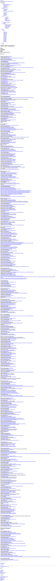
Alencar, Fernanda (8, 58)
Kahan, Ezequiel (7, 299)
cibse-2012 (5, 41)
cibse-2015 (5, 39)
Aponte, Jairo (6, 78)
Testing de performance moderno (4, 521)
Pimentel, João (6, 428)
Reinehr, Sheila (7, 450)
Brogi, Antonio (6, 118)
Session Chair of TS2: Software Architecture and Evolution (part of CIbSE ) (10, 533)
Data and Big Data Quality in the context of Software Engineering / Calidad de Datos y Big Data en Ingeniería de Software (16, 342)
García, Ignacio (7, 231)
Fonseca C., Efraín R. (9, 207)
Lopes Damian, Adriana (10, 326)
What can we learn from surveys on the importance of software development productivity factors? (13, 297)
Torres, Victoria (7, 524)
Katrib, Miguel (6, 305)
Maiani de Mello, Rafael (10, 336)
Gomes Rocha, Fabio (9, 249)
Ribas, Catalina (7, 457)
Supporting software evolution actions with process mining (8, 189)
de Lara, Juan (6, 178)
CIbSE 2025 (5, 32)
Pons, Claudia (6, 436)
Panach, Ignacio (7, 408)
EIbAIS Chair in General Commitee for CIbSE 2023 (7, 187)
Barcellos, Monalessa (9, 98)
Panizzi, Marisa (7, 410)
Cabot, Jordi (5, 123)
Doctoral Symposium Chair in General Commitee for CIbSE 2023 (9, 555)
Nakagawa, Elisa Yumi (10, 368)
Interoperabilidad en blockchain (4, 325)
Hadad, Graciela (7, 268)
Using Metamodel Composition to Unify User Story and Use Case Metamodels (10, 69)
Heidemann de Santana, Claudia (13, 270)
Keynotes (5, 10)
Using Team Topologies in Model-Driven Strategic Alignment (8, 379)
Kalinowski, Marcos (8, 301)
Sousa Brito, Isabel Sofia (10, 511)
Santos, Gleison (7, 489)
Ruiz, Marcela (6, 476)
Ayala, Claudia (6, 89)
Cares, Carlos (6, 133)
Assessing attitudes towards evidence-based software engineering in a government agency (12, 310)
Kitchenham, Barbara (9, 308)
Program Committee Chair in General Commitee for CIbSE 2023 (8, 172)
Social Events (5, 7)
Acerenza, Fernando (9, 56)
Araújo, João (6, 82)
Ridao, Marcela (7, 462)
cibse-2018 (5, 37)
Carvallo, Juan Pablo (9, 140)
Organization (3, 23)
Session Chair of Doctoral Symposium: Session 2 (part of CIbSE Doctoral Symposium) (11, 385)
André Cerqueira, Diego (10, 70)
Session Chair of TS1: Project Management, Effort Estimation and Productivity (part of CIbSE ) (12, 423)
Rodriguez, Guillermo (9, 469)
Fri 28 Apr (5, 15)
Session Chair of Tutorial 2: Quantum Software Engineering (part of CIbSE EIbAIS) (11, 193)
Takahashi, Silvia (7, 515)
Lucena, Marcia (7, 328)
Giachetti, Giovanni (8, 245)
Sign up (3, 43)
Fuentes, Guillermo (8, 223)
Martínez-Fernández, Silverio (12, 348)
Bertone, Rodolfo (7, 111)
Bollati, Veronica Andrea (10, 113)
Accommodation (6, 6)
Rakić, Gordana (7, 448)
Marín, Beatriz (6, 351)
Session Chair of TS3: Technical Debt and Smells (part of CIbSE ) (9, 392)
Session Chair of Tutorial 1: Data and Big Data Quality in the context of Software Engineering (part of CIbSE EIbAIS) (15, 190)
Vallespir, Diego (7, 537)
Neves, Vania (6, 375)
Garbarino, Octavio (8, 226)
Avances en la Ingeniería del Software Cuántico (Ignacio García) (8, 233)
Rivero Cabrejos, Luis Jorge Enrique (16, 464)
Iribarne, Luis (6, 280)
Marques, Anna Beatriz (10, 343)
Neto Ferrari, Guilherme (10, 370)
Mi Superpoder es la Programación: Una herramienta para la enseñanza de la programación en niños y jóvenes (14, 266)
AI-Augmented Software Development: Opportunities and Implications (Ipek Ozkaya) (11, 395)
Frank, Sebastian (7, 218)
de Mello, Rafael (7, 181)
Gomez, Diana (6, 251)
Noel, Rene (4, 377)
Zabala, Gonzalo (7, 558)
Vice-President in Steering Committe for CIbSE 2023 (7, 241)
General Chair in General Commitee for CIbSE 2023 (7, 509)
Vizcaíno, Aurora (7, 553)
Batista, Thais (6, 105)
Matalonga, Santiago (9, 354)
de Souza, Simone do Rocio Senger (14, 183)
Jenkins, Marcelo (7, 288)
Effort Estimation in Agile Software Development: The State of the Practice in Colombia (11, 164)
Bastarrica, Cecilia (8, 103)
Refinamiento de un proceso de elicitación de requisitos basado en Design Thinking (11, 243)
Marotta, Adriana (7, 341)
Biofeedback (2, 122)
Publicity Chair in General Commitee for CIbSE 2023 (7, 127)
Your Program (5, 9)
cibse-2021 (5, 35)
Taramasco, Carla (7, 517)
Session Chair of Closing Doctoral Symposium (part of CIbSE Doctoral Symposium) (11, 456)
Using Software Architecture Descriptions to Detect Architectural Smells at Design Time (11, 147)
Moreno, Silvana (7, 359)
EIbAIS (6, 19)
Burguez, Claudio (7, 120)
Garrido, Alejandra (8, 235)
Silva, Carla (5, 500)
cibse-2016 (5, 38)
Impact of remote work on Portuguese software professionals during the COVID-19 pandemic (12, 62)
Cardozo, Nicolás (7, 130)
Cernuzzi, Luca (7, 148)
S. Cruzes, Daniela (8, 479)
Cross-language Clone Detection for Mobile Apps (6, 132)
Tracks (3, 16)
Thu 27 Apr (5, 14)
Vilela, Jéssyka (6, 551)
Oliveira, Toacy (7, 380)
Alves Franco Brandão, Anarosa (13, 63)
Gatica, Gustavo (7, 237)
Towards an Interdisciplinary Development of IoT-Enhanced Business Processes (10, 526)
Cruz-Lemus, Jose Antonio (11, 160)
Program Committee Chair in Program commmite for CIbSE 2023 (8, 247)
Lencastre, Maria (7, 316)
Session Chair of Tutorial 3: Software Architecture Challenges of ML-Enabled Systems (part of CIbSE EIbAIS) (14, 192)
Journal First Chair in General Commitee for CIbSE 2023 (7, 409)
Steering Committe (7, 26)
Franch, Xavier (7, 215)
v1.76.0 (8, 566)
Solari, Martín (6, 507)
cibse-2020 (5, 36)
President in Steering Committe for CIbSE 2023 (6, 263)
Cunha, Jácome (7, 165)
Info (2, 21)
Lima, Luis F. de (7, 321)
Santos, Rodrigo (7, 493)
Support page (1, 567)
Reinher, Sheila (7, 454)
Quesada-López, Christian (11, 444)
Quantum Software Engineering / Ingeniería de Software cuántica (8, 234)
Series (4, 30)
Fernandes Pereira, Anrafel (11, 200)
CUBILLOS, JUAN (8, 163)
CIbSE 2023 (6, 17)
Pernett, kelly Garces (9, 420)
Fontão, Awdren (7, 213)
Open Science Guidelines (7, 22)
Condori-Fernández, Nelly (11, 154)
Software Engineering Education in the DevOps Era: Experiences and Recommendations (11, 212)
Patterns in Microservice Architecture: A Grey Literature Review (8, 250)
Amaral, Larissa (7, 68)
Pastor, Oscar (6, 415)
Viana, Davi (5, 546)
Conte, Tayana (6, 157)
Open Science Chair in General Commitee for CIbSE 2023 (8, 384)
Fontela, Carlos (7, 210)
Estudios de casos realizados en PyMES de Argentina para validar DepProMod (10, 112)
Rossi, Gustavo (6, 474)
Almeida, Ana (6, 61)
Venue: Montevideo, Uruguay (7, 4)
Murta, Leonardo (7, 362)
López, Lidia (5, 333)
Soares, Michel (6, 502)
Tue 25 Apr (5, 13)
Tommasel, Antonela (9, 522)
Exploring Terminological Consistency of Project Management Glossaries (9, 110)
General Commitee (7, 25)
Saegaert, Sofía (6, 484)
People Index (7, 28)
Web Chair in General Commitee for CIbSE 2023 (6, 255)
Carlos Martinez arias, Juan (12, 135)
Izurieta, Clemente (8, 285)
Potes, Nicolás (6, 438)
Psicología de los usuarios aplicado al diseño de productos (7, 199)
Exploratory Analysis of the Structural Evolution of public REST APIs (9, 125)
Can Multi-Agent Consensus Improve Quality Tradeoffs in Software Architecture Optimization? (12, 196)
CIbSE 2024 (5, 33)
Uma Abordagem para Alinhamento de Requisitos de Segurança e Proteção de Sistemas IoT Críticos (13, 545)
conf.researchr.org (4, 566)
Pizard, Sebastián (7, 433)
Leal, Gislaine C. (7, 314)
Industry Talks (7, 20)
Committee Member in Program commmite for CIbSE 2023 (8, 60)
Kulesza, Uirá (6, 311)
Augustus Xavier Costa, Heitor (13, 87)
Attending (3, 3)
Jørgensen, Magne (7, 296)
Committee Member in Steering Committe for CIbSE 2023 (8, 81)
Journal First (6, 18)
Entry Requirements (6, 5)
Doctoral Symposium (3, 572)
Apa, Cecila (5, 75)
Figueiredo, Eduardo (9, 205)
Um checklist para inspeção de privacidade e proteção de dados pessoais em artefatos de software (12, 72)
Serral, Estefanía (7, 495)
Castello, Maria (7, 143)
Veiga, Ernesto (6, 544)
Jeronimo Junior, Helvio (10, 291)
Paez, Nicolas (6, 400)
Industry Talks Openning (3, 77)
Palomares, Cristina (8, 402)
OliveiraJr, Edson (7, 383)
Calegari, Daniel (7, 126)
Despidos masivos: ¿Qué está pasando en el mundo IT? (7, 102)
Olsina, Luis (5, 389)
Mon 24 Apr (5, 12)
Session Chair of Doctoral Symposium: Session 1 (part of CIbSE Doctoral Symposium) (11, 129)
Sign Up (1, 580)
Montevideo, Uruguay (10, 1)
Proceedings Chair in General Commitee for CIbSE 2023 (7, 445)
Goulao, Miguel (7, 259)
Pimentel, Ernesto (7, 425)
